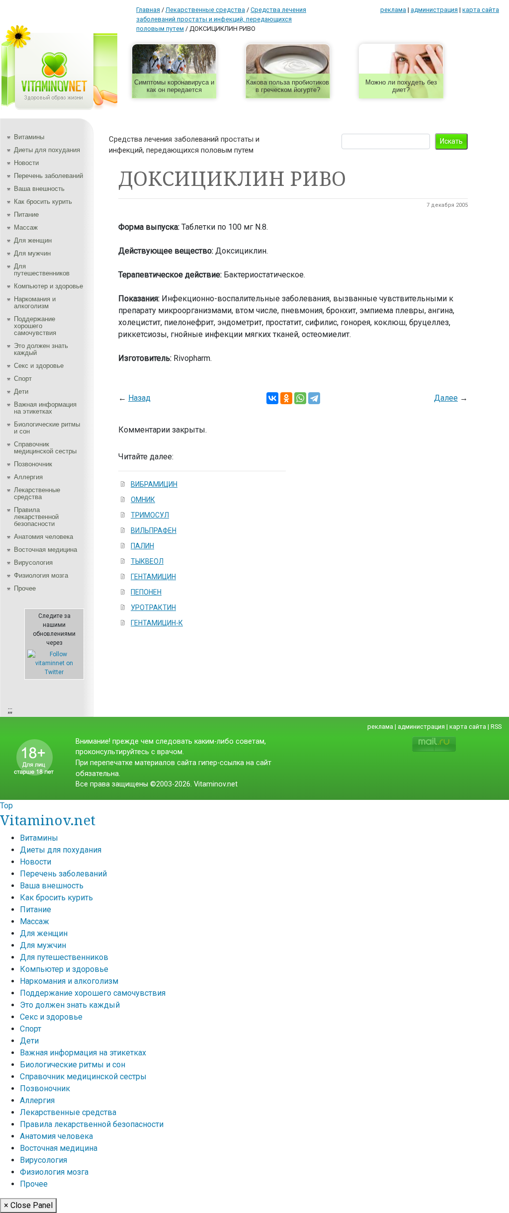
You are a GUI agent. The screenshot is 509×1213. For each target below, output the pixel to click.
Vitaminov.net (47, 819)
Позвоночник (33, 464)
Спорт (23, 378)
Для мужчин (32, 253)
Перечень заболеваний (48, 175)
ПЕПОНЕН (146, 592)
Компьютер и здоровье (48, 286)
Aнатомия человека (43, 536)
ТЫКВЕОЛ (147, 561)
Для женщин (33, 240)
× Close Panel (28, 1205)
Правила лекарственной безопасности (36, 516)
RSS (496, 726)
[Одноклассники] (286, 398)
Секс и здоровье (39, 365)
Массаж (26, 227)
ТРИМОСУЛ (150, 515)
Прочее (25, 588)
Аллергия (28, 477)
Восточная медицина (45, 549)
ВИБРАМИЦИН (154, 484)
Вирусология (33, 562)
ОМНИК (143, 500)
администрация (434, 9)
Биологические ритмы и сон (47, 428)
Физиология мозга (41, 575)
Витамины (29, 137)
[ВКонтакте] (272, 398)
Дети (21, 391)
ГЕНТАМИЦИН (153, 577)
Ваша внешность (39, 188)
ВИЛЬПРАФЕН (153, 530)
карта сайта (480, 9)
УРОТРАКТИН (153, 607)
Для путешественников (42, 269)
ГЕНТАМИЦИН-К (157, 623)
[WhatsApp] (300, 398)
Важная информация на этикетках (45, 408)
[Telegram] (314, 398)
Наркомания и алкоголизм (35, 302)
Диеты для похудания (47, 150)
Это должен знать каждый (41, 349)
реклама (393, 9)
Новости (26, 163)
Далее (446, 398)
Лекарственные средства (37, 493)
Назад (139, 398)
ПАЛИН (142, 546)
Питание (26, 214)
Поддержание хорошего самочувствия (35, 326)
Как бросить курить (43, 201)
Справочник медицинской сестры (45, 447)
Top (6, 805)
